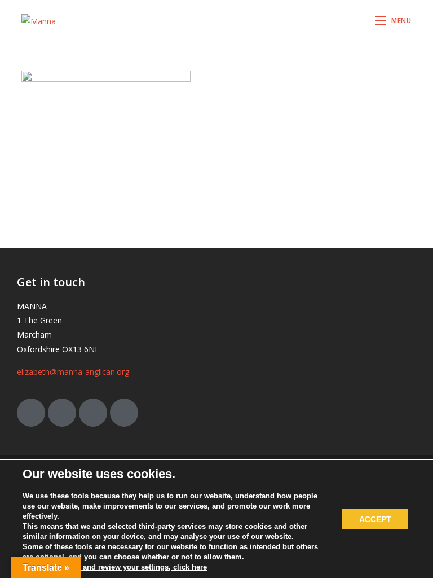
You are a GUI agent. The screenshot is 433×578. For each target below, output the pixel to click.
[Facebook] (62, 413)
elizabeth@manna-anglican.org (73, 371)
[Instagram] (93, 413)
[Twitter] (31, 413)
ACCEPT (375, 519)
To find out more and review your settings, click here (115, 567)
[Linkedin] (124, 413)
